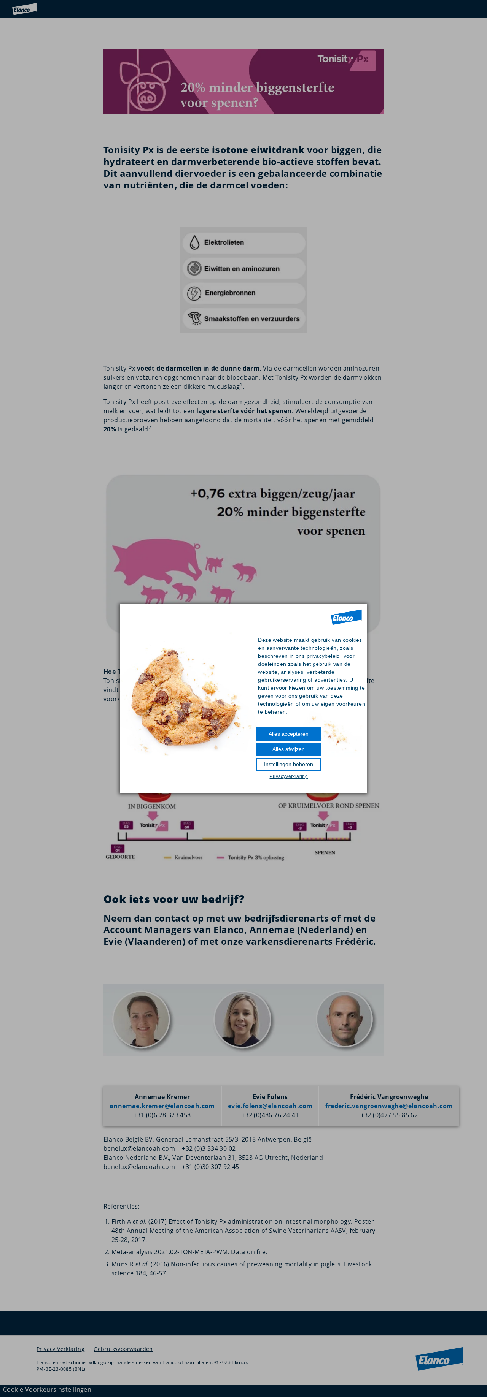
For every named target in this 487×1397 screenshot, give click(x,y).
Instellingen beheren (288, 764)
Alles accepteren (289, 734)
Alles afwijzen (288, 749)
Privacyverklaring (288, 776)
